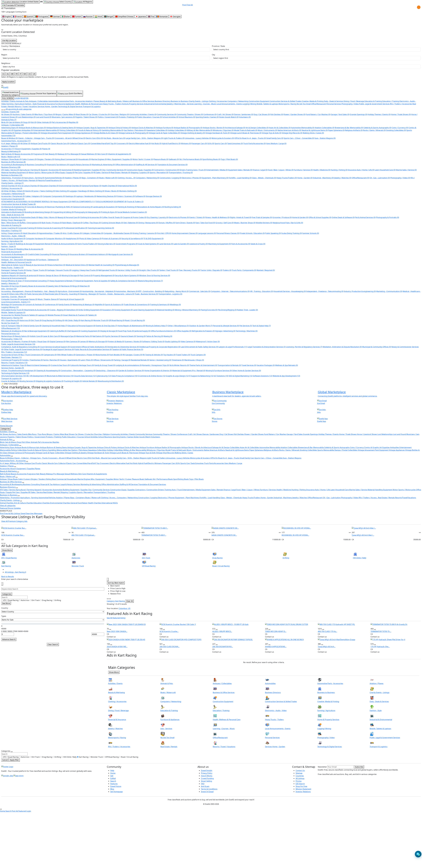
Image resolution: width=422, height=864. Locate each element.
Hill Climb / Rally (72, 320)
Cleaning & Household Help (54, 325)
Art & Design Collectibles (257, 127)
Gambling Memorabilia (112, 130)
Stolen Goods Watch (229, 117)
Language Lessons (207, 233)
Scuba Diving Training (291, 233)
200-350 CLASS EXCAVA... (169, 646)
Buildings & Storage (25, 244)
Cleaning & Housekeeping (48, 370)
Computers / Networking (147, 178)
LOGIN (17, 98)
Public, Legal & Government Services (18, 344)
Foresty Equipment (123, 310)
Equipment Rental (44, 244)
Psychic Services (112, 336)
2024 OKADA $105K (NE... (117, 646)
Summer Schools (310, 233)
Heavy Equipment (62, 201)
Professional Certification (75, 228)
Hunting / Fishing (339, 170)
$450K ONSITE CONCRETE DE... (224, 535)
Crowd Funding (207, 778)
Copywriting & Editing (63, 212)
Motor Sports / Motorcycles (41, 172)
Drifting (59, 320)
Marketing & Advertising (103, 164)
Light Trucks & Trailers (174, 138)
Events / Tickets (197, 217)
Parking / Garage (122, 360)
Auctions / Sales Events (23, 114)
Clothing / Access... (126, 178)
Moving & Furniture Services (219, 370)
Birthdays (6, 304)
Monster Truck (100, 320)
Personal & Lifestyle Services (226, 325)
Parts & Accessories (240, 244)
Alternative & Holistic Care (13, 265)
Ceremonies (18, 304)
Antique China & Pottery (119, 127)
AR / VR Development (36, 376)
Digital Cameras (57, 341)
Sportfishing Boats (211, 159)
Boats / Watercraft (10, 156)
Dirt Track (36, 320)
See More (6, 603)
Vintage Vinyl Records (292, 133)
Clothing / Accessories (11, 188)
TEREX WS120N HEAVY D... (275, 631)
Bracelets (6, 286)
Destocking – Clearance (107, 370)
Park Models (115, 354)
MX (25, 74)
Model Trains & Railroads (245, 130)
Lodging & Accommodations (129, 365)
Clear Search (53, 644)
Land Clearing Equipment (145, 310)
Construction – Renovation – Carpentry (78, 370)
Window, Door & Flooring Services (154, 275)
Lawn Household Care (385, 170)
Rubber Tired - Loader (247, 310)
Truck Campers (198, 354)
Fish (33, 122)
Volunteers (245, 117)
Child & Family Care (32, 325)
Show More (7, 550)
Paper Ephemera (336, 130)
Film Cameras (73, 341)
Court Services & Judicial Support (55, 347)
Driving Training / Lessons (145, 233)
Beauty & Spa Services (36, 265)
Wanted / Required (266, 270)
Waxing (168, 336)
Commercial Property (11, 360)
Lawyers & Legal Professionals (232, 347)
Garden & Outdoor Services (131, 370)
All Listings (300, 778)
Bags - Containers (90, 178)
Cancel (5, 760)
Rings (76, 286)
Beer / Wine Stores (10, 222)
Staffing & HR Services (146, 164)
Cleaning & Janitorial (28, 275)
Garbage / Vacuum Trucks (59, 270)
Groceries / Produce (282, 217)
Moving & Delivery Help (156, 325)
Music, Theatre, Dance (48, 299)
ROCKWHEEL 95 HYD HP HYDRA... (295, 535)
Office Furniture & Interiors (163, 331)
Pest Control (86, 275)
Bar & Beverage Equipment (36, 331)
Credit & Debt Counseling (40, 254)
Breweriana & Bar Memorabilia (349, 127)
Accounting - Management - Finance (17, 291)
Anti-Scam (205, 786)
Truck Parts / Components (244, 270)
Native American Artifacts (289, 130)
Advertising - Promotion (12, 178)
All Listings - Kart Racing (15, 572)
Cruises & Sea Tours (60, 365)
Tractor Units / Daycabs (211, 270)
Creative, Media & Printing (13, 209)
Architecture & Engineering (13, 207)
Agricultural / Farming (30, 170)
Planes (46, 149)
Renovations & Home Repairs (150, 207)
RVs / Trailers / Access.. (368, 497)
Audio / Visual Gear (40, 341)
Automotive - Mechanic (127, 291)
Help (112, 770)
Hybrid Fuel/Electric (171, 143)
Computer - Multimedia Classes (118, 233)
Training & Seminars (159, 304)
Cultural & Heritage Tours (82, 365)
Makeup (62, 154)
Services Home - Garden (12, 368)
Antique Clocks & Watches (143, 127)
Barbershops (8, 336)
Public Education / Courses (149, 117)
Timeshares (178, 360)
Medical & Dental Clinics (77, 265)
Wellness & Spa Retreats (286, 365)
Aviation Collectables (324, 127)
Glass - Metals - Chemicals (264, 178)
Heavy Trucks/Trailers (286, 178)
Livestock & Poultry (198, 244)
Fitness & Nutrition (56, 265)
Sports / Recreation (159, 172)
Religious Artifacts (354, 130)
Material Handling (166, 310)
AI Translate (19, 5)
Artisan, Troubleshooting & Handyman (18, 370)
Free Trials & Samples (262, 217)
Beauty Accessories (24, 154)
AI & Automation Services (13, 376)
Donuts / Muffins (166, 222)
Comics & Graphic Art (373, 447)
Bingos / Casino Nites (65, 114)
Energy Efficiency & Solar (12, 281)
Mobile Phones (55, 315)
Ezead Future (115, 786)
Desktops (70, 196)
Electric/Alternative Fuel (140, 143)
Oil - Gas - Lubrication (380, 178)
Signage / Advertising (225, 331)
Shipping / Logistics (140, 172)
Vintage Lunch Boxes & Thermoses (245, 133)
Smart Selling (206, 781)
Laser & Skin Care (51, 336)
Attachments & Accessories (36, 310)
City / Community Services (114, 170)
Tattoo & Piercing (154, 336)
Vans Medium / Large (276, 143)
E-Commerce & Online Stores (152, 376)
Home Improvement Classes (185, 233)
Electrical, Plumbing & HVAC (60, 207)
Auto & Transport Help (12, 325)
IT (20, 74)
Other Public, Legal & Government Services (23, 349)
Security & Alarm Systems (127, 275)
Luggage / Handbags (79, 191)
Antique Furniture (164, 127)
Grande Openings (358, 114)
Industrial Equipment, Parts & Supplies (92, 281)
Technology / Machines (246, 331)
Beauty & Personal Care (69, 217)
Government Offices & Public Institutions (88, 347)
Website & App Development (286, 376)
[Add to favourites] (69, 532)
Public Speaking (273, 233)
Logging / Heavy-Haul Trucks (85, 270)
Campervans (50, 354)
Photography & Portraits (387, 217)
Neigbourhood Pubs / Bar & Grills (288, 222)
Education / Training (11, 230)
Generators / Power (85, 354)
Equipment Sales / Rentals (240, 170)
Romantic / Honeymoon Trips (155, 365)
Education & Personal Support (81, 325)
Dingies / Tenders (45, 159)
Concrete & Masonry (37, 207)
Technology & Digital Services (15, 373)
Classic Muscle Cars (60, 143)
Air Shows (6, 114)
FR (17, 74)
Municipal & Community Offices (376, 347)
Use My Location (9, 40)
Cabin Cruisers (29, 159)
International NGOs (127, 186)
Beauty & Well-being (11, 151)
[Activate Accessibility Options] (418, 7)
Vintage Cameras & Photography (133, 133)
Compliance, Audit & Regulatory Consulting (20, 347)
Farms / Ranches (51, 360)
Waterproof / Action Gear (208, 341)
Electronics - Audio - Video (13, 236)
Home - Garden (305, 178)
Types (3, 616)
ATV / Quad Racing (10, 320)
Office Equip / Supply (65, 172)
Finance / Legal (260, 170)
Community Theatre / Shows (190, 114)
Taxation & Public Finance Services (127, 349)
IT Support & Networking (201, 376)
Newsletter (322, 767)
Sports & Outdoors (114, 304)
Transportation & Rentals (229, 365)
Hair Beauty (51, 154)
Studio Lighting (172, 341)
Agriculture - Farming (34, 178)
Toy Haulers (169, 354)
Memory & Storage (98, 341)
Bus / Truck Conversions (32, 354)
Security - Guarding (70, 294)
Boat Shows (82, 114)
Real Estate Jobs (53, 294)
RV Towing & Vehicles (153, 354)
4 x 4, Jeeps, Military (10, 143)
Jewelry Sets (54, 286)
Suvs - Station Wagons (325, 138)
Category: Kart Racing (116, 601)
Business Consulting (36, 164)
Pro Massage (74, 154)
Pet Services (245, 325)
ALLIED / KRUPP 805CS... (222, 631)
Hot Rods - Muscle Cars (114, 138)
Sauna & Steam (128, 336)
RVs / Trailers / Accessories (14, 352)
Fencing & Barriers (106, 244)
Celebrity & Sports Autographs (377, 127)
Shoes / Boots (112, 191)
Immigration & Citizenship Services (123, 347)
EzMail (113, 778)
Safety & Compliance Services (123, 281)
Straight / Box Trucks (149, 270)
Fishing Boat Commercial (66, 159)
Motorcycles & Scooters (223, 138)
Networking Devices (106, 196)
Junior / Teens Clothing (44, 191)
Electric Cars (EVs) (94, 138)
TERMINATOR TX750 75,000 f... (153, 535)
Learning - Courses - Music (13, 296)
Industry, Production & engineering (360, 291)
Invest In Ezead (207, 791)
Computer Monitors (55, 238)
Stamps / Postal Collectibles (27, 133)
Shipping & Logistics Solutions (50, 381)
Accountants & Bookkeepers (14, 254)
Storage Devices (154, 196)
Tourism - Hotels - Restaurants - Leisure (116, 294)
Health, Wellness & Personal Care (16, 262)
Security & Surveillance (132, 238)
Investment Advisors (98, 254)
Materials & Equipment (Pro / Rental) (188, 370)
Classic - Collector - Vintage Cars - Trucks (36, 138)
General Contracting (83, 207)
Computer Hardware (36, 238)
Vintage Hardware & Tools (217, 133)
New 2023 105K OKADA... (117, 631)
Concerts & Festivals (34, 304)
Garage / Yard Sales (340, 114)
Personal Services (10, 333)
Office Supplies (183, 331)
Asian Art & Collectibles (280, 127)
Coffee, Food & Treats (112, 217)
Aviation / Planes (9, 146)
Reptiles (73, 122)
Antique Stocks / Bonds (214, 127)
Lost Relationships (27, 117)
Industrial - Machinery (323, 178)
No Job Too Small (10, 323)
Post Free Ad (187, 5)
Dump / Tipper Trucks (36, 270)
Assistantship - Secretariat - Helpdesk (99, 291)
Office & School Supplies (320, 217)
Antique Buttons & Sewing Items (61, 127)
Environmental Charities (70, 186)
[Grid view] (108, 598)
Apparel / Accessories (51, 170)
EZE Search (300, 783)
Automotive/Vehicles (55, 178)
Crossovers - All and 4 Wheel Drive (70, 138)
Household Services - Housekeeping (289, 291)
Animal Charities (9, 186)
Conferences (209, 114)
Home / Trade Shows (401, 114)
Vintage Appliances (83, 133)
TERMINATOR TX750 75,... (381, 631)
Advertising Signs (9, 127)
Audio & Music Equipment (13, 238)
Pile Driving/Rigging (227, 310)
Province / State (218, 46)
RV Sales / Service (102, 172)
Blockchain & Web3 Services (60, 376)
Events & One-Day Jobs (106, 325)
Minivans (186, 143)
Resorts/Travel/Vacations (50, 180)
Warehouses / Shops (194, 360)
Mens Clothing (97, 191)
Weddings (175, 304)
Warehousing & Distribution (111, 381)
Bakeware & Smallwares (12, 331)
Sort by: (116, 583)
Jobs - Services (9, 288)
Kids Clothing (62, 191)
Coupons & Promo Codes (134, 217)
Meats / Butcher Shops (245, 222)
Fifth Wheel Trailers (66, 354)
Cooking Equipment (90, 331)
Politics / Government (108, 117)
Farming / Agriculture (12, 241)
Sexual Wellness (89, 154)
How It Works (206, 776)
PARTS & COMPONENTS (83, 201)
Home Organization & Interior (158, 370)
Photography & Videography (87, 212)
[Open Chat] (418, 854)
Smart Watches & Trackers (75, 315)
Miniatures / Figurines (223, 130)
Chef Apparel (73, 331)
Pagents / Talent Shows (86, 117)
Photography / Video (400, 178)
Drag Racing (48, 320)
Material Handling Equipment (14, 172)
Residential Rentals (140, 360)
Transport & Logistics (11, 378)
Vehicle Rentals (89, 381)
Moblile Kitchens (264, 222)
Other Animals (44, 122)
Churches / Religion (119, 114)
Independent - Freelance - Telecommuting (324, 291)
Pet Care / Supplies (84, 172)
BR (12, 74)
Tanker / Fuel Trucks (168, 270)
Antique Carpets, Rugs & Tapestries (92, 127)
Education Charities (49, 186)
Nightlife (100, 304)
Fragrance (38, 154)
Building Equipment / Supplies (88, 170)
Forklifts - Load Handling (240, 178)
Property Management (104, 275)
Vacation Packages (266, 365)
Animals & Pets (8, 119)
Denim (29, 191)
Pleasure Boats (160, 159)
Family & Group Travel (104, 365)
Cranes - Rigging (58, 310)
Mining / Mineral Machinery (187, 310)
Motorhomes (102, 354)
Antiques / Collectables (12, 125)
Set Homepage (116, 791)
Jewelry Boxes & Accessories (35, 286)
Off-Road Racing (117, 320)
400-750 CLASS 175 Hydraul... (83, 535)
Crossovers (122, 143)
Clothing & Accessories (91, 217)
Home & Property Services (13, 273)
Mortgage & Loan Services (120, 254)
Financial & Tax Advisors (58, 164)
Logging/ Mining (10, 307)
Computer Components (54, 196)
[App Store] (18, 775)
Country (4, 608)
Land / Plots (87, 360)
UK (34, 74)
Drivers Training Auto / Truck (193, 170)
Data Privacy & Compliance (124, 376)
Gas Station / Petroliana (135, 130)
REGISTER (24, 98)
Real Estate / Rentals (120, 172)
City (213, 54)
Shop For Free (301, 786)
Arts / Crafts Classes (72, 233)
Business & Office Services (13, 162)
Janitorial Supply (142, 331)
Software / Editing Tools (153, 341)
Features (114, 783)
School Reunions (187, 117)
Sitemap (299, 773)
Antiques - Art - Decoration (13, 259)
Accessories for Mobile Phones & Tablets (19, 315)
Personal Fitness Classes (227, 233)
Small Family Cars (274, 138)
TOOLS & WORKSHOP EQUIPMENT (111, 201)
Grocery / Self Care (225, 222)
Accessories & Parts (10, 354)
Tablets (92, 315)
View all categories (7, 505)
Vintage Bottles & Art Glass (105, 133)
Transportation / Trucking (181, 172)
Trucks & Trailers (135, 201)
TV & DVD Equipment (153, 238)
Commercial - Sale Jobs (199, 291)
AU (8, 74)
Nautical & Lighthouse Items (315, 130)
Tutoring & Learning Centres (101, 228)
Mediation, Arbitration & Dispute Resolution (342, 347)
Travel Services (248, 365)
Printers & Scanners (111, 238)
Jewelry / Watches (342, 178)
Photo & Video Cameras (90, 238)
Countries (300, 776)
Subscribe (359, 767)
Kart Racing (87, 320)
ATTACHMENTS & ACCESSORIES (16, 201)
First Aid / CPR (164, 233)
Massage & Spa (68, 336)
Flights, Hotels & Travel (240, 217)
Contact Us (300, 770)
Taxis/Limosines (235, 143)
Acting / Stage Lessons (12, 233)
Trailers (227, 270)
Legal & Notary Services (80, 164)
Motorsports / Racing (12, 318)
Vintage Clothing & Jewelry (192, 133)
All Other (25, 143)
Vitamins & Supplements (119, 154)
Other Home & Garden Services (246, 370)
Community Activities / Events (142, 114)
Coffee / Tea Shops (92, 222)
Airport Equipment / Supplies (28, 149)
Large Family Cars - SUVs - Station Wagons (144, 138)
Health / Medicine (321, 170)
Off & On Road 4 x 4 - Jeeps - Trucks (250, 138)
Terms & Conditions (209, 789)
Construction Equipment (12, 199)
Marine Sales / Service (406, 170)
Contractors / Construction (166, 170)
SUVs (210, 143)
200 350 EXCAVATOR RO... (222, 646)
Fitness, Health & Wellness (217, 217)
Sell (111, 776)
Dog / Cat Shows (262, 114)
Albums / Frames (22, 341)
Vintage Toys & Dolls (271, 133)
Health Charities (110, 186)
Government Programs (127, 244)
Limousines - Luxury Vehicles (198, 138)
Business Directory (10, 167)
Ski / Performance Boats (190, 159)
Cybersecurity (103, 376)
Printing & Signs (109, 212)
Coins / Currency (400, 127)
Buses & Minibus (9, 138)
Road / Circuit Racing (135, 320)
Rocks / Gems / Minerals (374, 130)
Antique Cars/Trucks (40, 143)
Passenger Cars (199, 143)
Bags (4, 249)
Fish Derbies (276, 114)
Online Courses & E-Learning (50, 228)
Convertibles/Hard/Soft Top (103, 143)
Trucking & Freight (73, 381)
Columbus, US (124, 608)
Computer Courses (10, 299)
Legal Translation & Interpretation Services (267, 347)
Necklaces (66, 286)
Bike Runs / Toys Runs (45, 114)
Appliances (32, 259)
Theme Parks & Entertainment (203, 365)
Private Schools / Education (252, 233)
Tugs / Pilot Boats (229, 159)
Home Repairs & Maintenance (131, 325)
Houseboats (84, 159)
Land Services (166, 244)
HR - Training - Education (261, 291)
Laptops (42, 315)
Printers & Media (116, 341)
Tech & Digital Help (261, 325)
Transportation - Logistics (170, 294)
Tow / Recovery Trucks (189, 270)
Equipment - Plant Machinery (215, 178)
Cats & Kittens (16, 122)
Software (140, 196)
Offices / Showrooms (103, 360)
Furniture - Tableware (48, 259)
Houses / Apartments (70, 360)
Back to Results (7, 576)
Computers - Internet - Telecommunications (230, 291)
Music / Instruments (267, 130)
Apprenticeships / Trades (50, 233)
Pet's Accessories (60, 122)
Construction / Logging (170, 178)
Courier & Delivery (10, 381)
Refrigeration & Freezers (203, 331)
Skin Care (102, 154)
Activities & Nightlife (11, 217)
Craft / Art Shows (225, 114)
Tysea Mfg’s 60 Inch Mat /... (363, 535)
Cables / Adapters (33, 196)
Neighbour (5, 63)
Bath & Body (7, 154)
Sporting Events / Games (207, 117)
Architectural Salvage (235, 127)
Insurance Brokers (79, 254)
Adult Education (31, 233)
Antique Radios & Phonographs (188, 127)
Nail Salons (98, 336)
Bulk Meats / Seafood (72, 222)
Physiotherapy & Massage (127, 265)
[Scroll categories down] (4, 109)
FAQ (202, 783)
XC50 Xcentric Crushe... (169, 631)
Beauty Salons (22, 336)
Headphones (72, 238)
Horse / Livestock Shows (367, 434)
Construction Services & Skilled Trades (18, 204)
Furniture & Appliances (12, 257)
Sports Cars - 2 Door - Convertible (299, 138)
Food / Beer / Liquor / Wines (281, 170)
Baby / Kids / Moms (48, 217)
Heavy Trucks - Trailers (12, 267)
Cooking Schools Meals (112, 222)
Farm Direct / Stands (185, 222)
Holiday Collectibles (177, 130)
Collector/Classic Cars (80, 143)
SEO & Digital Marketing (240, 376)
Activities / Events (10, 112)
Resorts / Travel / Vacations (14, 362)
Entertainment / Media (217, 170)
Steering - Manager (89, 294)
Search (113, 781)
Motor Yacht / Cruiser (143, 159)
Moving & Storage (70, 275)
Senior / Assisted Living (160, 360)
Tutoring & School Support (71, 299)
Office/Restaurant (360, 178)
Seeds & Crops (258, 244)
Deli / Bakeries (131, 222)
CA (3, 74)
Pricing (298, 781)
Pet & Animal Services (365, 217)
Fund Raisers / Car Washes (318, 114)
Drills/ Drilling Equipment (90, 310)
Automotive (68, 170)
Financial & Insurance (11, 252)
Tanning (141, 336)
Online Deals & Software (343, 217)
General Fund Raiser (91, 186)
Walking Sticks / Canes (313, 133)
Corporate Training (27, 228)
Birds (4, 122)
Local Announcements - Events (15, 302)
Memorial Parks (84, 336)
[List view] (110, 598)
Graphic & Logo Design (177, 376)
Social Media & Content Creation (132, 212)
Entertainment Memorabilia (46, 130)
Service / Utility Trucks (128, 270)
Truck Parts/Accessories (254, 143)
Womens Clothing (128, 191)
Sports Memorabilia (325, 450)
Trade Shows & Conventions (137, 304)
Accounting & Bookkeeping (13, 164)
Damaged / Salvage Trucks (13, 270)
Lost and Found (43, 117)
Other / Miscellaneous (178, 325)
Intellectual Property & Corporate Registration (159, 347)
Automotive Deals (29, 217)
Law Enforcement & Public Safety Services (199, 347)
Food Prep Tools (126, 331)
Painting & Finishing (127, 207)
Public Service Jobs (36, 294)
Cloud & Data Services (85, 376)
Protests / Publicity (128, 117)
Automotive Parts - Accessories (16, 141)
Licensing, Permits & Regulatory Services (304, 347)
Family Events (65, 304)
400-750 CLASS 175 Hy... (327, 631)
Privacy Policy (206, 773)
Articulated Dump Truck (12, 310)
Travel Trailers (183, 354)
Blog (112, 789)
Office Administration (125, 164)
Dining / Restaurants (148, 222)
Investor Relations (303, 791)
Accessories (8, 149)
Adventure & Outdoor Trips (13, 365)
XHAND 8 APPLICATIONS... (275, 646)
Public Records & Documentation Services (93, 349)
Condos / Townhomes (32, 360)
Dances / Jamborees (243, 114)
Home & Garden (300, 217)
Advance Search (8, 639)
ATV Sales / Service (10, 170)
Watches (85, 286)
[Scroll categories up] (2, 109)
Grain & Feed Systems (148, 244)
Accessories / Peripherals (13, 196)
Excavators (108, 310)
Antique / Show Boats (11, 159)
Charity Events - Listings (12, 183)
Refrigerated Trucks (107, 270)
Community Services (166, 114)
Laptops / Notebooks (86, 196)
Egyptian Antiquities (23, 130)
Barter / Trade (8, 244)
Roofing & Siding (172, 207)
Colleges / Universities (92, 233)
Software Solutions (262, 376)
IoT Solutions (221, 376)
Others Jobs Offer (17, 294)
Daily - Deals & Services (12, 215)
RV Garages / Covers (132, 354)
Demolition (72, 310)
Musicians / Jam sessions (63, 117)
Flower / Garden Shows (294, 114)
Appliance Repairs (10, 275)
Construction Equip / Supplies (140, 170)
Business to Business (11, 175)
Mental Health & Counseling (101, 265)
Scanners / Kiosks (133, 341)
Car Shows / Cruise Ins (99, 114)
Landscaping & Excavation (105, 207)
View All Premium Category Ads (14, 521)
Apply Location (8, 81)
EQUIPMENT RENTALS (42, 201)
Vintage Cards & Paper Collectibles (164, 133)
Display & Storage (109, 331)
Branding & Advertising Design (39, 212)
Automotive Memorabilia (302, 127)
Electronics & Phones (179, 217)
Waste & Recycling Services (150, 281)
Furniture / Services (303, 170)
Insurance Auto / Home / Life (361, 170)
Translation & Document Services (172, 164)
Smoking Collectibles (396, 130)
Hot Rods (156, 143)
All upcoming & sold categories (19, 109)
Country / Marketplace (10, 46)
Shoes (12, 249)
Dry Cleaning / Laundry (157, 217)
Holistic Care (36, 336)
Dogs (26, 122)
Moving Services (27, 381)
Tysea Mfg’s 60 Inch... (326, 646)
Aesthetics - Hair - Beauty (45, 291)
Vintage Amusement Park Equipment (57, 133)
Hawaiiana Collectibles (156, 130)
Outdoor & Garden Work (200, 325)
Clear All (129, 601)
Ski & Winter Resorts (179, 365)
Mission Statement (303, 789)
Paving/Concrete (209, 310)
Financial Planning (61, 254)
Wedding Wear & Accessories (29, 249)
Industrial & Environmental (13, 278)
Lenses (84, 341)
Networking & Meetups (84, 304)
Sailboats (174, 159)
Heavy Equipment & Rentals (62, 281)
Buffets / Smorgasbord (30, 222)
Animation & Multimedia (12, 212)
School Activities (170, 117)
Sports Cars (221, 143)
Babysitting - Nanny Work (177, 291)
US (29, 74)
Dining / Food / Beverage (13, 220)
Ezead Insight (206, 770)
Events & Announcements (65, 244)
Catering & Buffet (58, 331)
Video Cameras (188, 341)
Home (112, 773)
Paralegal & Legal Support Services (58, 349)
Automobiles (8, 135)
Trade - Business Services (146, 294)
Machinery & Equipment (219, 244)
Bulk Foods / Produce (52, 222)
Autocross (25, 320)
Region (4, 54)
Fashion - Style (8, 246)
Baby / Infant (18, 191)
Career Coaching (9, 228)
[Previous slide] (2, 543)
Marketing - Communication (389, 291)
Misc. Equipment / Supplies (119, 159)
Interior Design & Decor (50, 275)
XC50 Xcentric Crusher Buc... (13, 535)
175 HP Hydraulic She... (380, 646)
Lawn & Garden (181, 244)
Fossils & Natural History (89, 130)
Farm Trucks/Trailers (87, 244)
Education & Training (11, 225)
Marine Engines (99, 159)
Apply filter (14, 760)
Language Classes (28, 299)
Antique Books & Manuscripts (32, 127)
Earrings (17, 286)
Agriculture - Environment (70, 291)
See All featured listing (116, 618)
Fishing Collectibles (68, 130)
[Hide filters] (2, 584)
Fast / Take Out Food (205, 222)
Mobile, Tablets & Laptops (13, 312)
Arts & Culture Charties (28, 186)
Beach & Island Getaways (38, 365)
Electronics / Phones (191, 178)
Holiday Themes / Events (379, 114)
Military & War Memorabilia (199, 130)
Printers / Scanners (125, 196)
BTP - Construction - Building (151, 291)
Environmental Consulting (37, 281)
